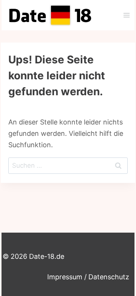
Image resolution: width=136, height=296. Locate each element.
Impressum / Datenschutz (88, 277)
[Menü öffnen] (126, 15)
